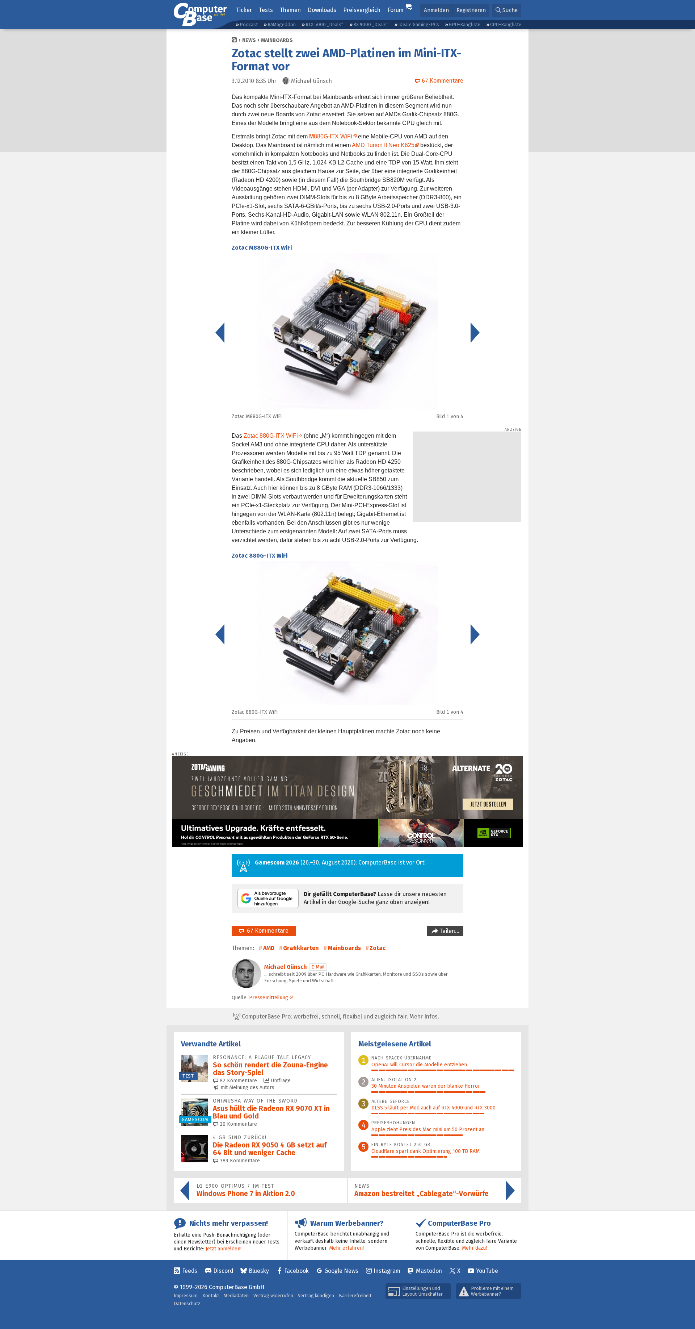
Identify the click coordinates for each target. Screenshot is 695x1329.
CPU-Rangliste (505, 24)
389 (239, 1161)
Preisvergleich (361, 10)
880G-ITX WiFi (330, 136)
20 (237, 1124)
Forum (396, 10)
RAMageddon (282, 24)
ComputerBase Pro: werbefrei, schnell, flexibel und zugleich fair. (339, 1016)
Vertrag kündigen (316, 1295)
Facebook (296, 1270)
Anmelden (436, 10)
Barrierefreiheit (355, 1295)
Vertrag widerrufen (273, 1295)
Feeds (189, 1270)
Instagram (387, 1270)
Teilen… (448, 931)
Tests (266, 10)
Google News (341, 1270)
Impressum (186, 1295)
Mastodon (429, 1270)
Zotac (378, 948)
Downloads (322, 10)
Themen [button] (290, 10)
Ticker (244, 10)
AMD (268, 948)
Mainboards (277, 40)
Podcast (249, 24)
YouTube (487, 1270)
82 (237, 1081)
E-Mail (318, 967)
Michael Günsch (285, 966)
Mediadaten (236, 1295)
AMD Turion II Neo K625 (383, 145)
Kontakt (210, 1295)
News (249, 40)
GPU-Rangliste (464, 24)
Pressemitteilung (268, 998)
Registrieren (471, 10)
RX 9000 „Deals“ (370, 24)
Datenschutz (187, 1303)
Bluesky (259, 1270)
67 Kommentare (266, 930)
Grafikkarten (301, 948)
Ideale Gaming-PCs (418, 24)
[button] (506, 10)
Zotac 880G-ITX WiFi (271, 436)
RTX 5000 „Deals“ (324, 24)
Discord (223, 1270)
